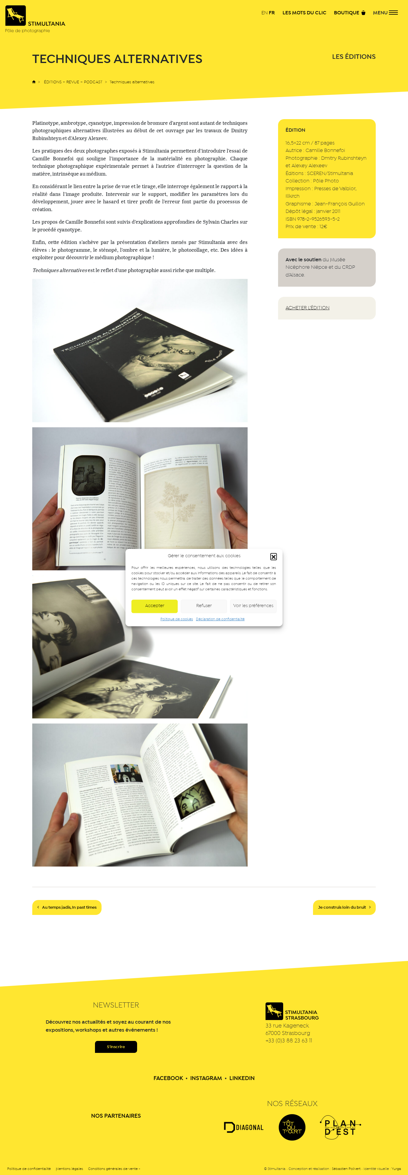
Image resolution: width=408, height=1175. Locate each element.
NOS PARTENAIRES (116, 1116)
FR (272, 13)
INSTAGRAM (206, 1078)
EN (264, 13)
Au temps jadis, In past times (68, 907)
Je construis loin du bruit (342, 907)
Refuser (204, 606)
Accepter (154, 606)
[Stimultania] (35, 19)
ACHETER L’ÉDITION (307, 308)
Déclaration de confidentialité (220, 619)
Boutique (347, 13)
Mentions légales (69, 1169)
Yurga (396, 1169)
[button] (274, 556)
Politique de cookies (176, 619)
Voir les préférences (253, 606)
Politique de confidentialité (29, 1169)
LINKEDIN (242, 1078)
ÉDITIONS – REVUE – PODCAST (73, 82)
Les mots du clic (304, 13)
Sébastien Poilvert (346, 1169)
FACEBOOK (168, 1078)
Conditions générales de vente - (114, 1169)
